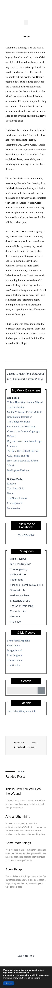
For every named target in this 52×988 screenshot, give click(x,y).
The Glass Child (15, 488)
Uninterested (14, 507)
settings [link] (38, 978)
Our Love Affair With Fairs (21, 426)
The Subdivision (15, 407)
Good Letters (14, 645)
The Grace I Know (17, 498)
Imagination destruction (19, 416)
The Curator (13, 664)
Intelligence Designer (18, 470)
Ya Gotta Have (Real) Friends (22, 450)
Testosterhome (14, 660)
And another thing (17, 816)
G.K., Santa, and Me (18, 455)
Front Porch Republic (18, 640)
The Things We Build (18, 421)
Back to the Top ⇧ (26, 956)
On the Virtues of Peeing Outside (24, 411)
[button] (26, 22)
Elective (11, 483)
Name (10, 493)
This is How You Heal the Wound (25, 402)
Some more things (18, 843)
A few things (14, 869)
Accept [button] (9, 983)
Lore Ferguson (15, 655)
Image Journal (14, 650)
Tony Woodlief (26, 535)
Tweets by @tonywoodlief (21, 711)
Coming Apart (14, 502)
